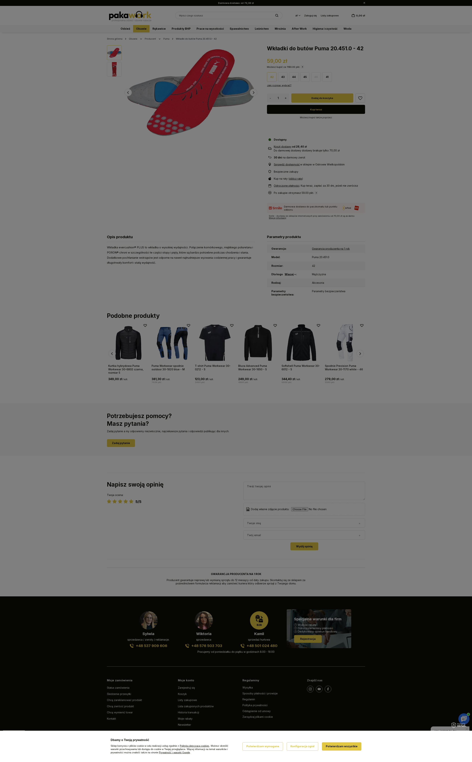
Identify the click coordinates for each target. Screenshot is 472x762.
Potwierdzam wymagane (262, 746)
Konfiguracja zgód (302, 746)
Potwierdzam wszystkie (342, 746)
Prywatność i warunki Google (174, 752)
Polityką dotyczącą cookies (194, 745)
